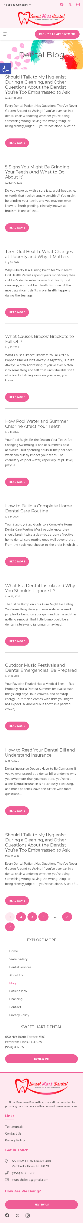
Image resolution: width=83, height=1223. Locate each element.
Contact (15, 1006)
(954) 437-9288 (17, 1046)
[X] (70, 4)
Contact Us (13, 1133)
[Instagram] (78, 5)
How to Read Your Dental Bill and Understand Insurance (40, 753)
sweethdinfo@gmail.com (30, 1179)
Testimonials (14, 1126)
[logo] (41, 18)
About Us (16, 975)
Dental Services (20, 967)
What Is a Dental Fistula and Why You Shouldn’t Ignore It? (40, 588)
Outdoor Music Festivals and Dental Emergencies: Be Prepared (41, 668)
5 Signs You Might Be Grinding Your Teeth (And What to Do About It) (37, 172)
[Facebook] (61, 4)
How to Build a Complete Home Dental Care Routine (38, 508)
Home (13, 950)
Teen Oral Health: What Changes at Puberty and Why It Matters (39, 254)
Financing (16, 998)
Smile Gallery (18, 959)
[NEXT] (10, 926)
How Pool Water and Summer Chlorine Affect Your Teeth (36, 424)
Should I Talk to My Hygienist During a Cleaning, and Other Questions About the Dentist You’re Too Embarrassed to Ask (37, 84)
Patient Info (18, 990)
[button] (5, 68)
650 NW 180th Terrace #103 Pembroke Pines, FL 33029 (32, 1163)
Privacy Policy (19, 1014)
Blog (12, 983)
